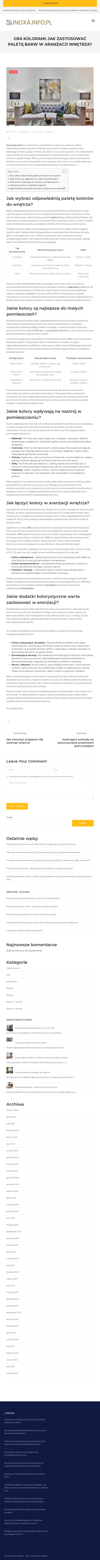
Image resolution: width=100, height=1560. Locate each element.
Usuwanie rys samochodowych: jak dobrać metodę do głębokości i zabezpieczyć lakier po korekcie (48, 860)
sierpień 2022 (12, 1326)
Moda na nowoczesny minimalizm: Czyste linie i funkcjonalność (33, 898)
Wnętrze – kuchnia (14, 1002)
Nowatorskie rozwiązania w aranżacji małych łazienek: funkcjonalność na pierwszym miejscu (24, 1500)
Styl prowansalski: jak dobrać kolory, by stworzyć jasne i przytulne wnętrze (25, 1432)
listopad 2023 (12, 1225)
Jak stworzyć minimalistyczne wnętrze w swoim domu (24, 1475)
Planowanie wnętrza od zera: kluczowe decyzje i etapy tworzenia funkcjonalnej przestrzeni (24, 1442)
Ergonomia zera (13, 968)
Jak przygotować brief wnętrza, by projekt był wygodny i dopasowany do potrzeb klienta (24, 1464)
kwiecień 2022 (12, 1353)
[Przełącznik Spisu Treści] (63, 172)
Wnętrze (13, 72)
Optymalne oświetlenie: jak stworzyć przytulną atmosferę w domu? (24, 1421)
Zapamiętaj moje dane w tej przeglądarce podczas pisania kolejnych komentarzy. (41, 776)
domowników (27, 588)
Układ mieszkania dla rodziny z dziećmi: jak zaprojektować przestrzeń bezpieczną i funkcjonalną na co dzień (49, 878)
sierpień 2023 (12, 1245)
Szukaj (9, 817)
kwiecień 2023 (12, 1272)
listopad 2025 (12, 1164)
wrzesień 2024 (12, 1184)
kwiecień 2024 (12, 1211)
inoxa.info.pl (24, 132)
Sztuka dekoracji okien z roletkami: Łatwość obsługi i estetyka (41, 1057)
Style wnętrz (11, 981)
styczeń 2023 (12, 1292)
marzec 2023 (12, 1279)
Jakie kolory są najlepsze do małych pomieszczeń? (34, 179)
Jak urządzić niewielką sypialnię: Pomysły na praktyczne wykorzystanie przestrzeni (23, 1521)
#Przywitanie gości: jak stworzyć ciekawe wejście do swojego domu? (56, 10)
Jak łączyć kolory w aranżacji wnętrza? (28, 185)
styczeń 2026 (12, 1150)
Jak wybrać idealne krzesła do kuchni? (31, 1043)
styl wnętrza (51, 585)
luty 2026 (10, 1144)
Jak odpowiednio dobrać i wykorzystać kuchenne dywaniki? (25, 1510)
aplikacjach (73, 287)
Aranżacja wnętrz (14, 145)
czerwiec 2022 (12, 1339)
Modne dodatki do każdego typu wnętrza (32, 1072)
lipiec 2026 (11, 1117)
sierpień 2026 (12, 1110)
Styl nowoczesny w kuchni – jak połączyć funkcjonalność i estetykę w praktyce (39, 868)
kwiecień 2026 (12, 1130)
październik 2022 (13, 1312)
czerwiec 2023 (12, 1258)
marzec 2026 (12, 1137)
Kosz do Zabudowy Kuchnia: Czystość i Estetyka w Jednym (31, 914)
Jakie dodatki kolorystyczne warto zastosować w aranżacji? (38, 188)
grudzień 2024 (12, 1177)
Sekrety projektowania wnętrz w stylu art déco (35, 1028)
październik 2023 (13, 1231)
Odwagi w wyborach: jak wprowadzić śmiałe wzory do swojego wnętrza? (26, 1532)
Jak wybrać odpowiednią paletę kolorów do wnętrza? (35, 175)
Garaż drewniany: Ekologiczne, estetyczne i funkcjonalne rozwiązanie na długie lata (42, 922)
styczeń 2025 (12, 1171)
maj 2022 (10, 1346)
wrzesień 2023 (12, 1238)
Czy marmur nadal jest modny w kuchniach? (24, 930)
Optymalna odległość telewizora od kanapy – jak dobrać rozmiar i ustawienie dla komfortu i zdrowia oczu (26, 1487)
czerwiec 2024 (12, 1204)
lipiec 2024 (11, 1198)
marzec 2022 (12, 1360)
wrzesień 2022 (12, 1319)
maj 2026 (10, 1123)
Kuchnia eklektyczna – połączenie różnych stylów (36, 1087)
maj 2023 (10, 1265)
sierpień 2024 (12, 1191)
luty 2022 (10, 1366)
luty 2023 (10, 1285)
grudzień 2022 (12, 1299)
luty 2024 (10, 1218)
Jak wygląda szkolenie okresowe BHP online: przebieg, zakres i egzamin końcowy (41, 844)
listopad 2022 (12, 1306)
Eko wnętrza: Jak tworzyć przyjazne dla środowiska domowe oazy (21, 1453)
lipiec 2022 (11, 1333)
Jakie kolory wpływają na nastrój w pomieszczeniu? (34, 182)
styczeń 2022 (12, 1373)
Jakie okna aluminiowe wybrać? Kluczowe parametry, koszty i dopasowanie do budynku (43, 852)
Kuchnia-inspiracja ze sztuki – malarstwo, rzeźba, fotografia (32, 906)
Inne (8, 975)
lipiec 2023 (11, 1252)
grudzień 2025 (12, 1157)
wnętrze (55, 217)
